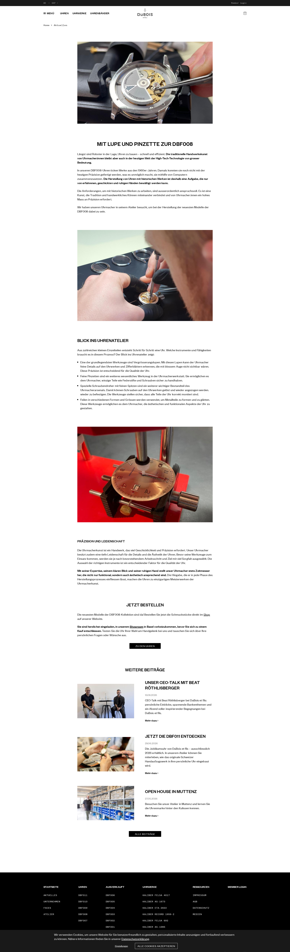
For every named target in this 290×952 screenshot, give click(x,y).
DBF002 (110, 920)
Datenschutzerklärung (135, 939)
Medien (197, 914)
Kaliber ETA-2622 (155, 907)
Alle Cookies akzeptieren (156, 946)
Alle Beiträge (145, 834)
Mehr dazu (151, 720)
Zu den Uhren (145, 646)
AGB (195, 901)
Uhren (64, 13)
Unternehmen (52, 901)
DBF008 (82, 914)
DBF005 (110, 901)
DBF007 (82, 920)
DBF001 (110, 926)
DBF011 (82, 895)
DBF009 (82, 907)
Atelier (49, 914)
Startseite (51, 887)
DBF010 (82, 901)
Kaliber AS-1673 (154, 901)
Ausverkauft (115, 887)
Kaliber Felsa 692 (155, 920)
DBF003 (110, 914)
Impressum (199, 895)
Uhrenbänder (99, 13)
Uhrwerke (79, 13)
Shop (207, 614)
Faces (47, 907)
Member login (238, 3)
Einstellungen (121, 945)
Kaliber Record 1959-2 (158, 914)
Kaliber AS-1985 (154, 926)
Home (47, 25)
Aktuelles (60, 25)
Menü (50, 13)
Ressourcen (201, 887)
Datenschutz (201, 907)
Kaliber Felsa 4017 (156, 895)
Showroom (136, 626)
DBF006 (110, 895)
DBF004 (110, 907)
